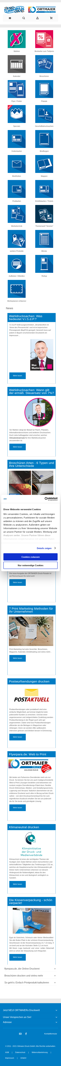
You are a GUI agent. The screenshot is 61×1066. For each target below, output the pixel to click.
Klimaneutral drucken (24, 827)
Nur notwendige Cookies (30, 565)
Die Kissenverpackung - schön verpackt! (30, 901)
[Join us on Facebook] (26, 1034)
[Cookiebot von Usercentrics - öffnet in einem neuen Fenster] (45, 499)
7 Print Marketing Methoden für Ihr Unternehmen (31, 610)
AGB (7, 1052)
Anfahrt (23, 1058)
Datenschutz (20, 1052)
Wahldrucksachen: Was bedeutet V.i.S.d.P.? (25, 317)
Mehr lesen (17, 376)
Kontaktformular (50, 1034)
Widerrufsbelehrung (40, 1052)
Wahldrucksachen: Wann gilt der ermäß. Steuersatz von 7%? (31, 391)
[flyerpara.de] (30, 9)
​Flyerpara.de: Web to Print (27, 754)
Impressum (9, 1058)
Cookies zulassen (30, 557)
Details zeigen (44, 548)
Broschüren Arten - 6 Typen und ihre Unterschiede (31, 464)
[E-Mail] (20, 1034)
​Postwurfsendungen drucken (29, 681)
